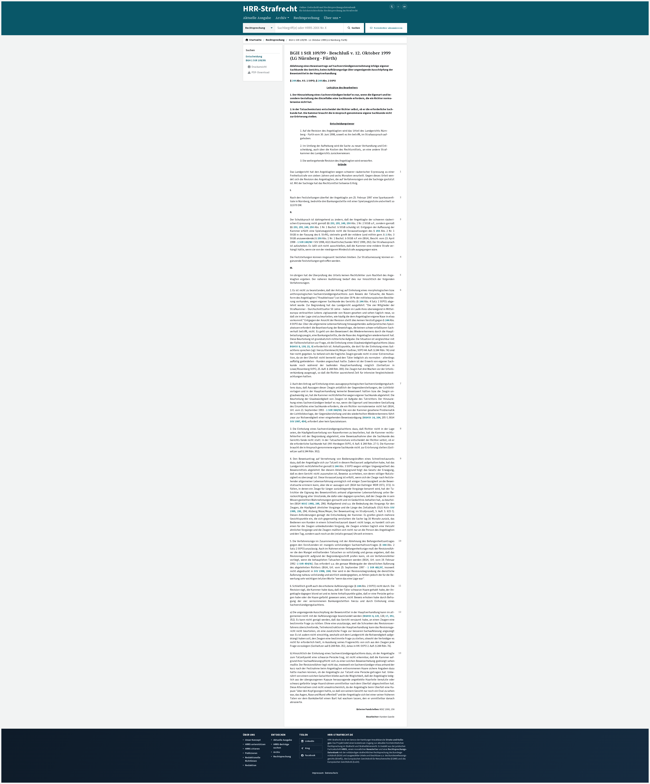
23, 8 (309, 346)
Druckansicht (259, 67)
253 (332, 223)
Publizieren (251, 753)
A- (398, 6)
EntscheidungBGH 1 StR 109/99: (256, 58)
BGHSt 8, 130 (298, 346)
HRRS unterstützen (255, 744)
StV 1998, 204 (322, 571)
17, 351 (389, 616)
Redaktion (250, 765)
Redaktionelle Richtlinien (252, 759)
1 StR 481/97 (375, 567)
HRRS (344, 749)
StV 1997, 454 (298, 421)
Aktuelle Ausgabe (257, 18)
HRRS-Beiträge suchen (281, 746)
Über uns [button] (331, 18)
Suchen (250, 50)
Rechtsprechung (306, 18)
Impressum (317, 773)
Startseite (255, 40)
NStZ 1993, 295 (310, 504)
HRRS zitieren (252, 749)
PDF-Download (260, 72)
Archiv (276, 752)
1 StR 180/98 (304, 242)
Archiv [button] (281, 18)
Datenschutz (331, 773)
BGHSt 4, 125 (371, 616)
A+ (404, 6)
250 (348, 223)
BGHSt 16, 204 (371, 417)
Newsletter (372, 749)
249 (343, 223)
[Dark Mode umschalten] (392, 6)
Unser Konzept (253, 740)
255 (338, 223)
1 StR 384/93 (333, 410)
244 (294, 81)
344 (384, 545)
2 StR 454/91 (304, 564)
